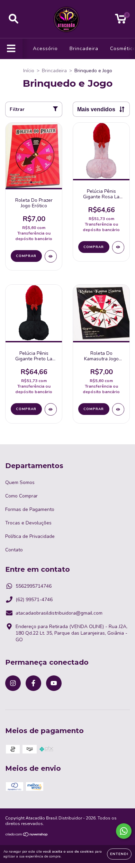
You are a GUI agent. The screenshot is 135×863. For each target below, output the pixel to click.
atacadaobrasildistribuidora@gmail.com (59, 613)
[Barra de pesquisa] (13, 19)
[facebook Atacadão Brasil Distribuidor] (33, 683)
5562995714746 (34, 586)
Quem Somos (20, 482)
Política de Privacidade (30, 536)
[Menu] (11, 48)
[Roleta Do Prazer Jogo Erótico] (51, 256)
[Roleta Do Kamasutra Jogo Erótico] (118, 409)
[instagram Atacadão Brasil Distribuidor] (13, 683)
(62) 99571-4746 (34, 599)
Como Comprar (21, 496)
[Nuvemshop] (26, 835)
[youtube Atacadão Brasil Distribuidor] (54, 683)
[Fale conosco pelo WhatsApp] (124, 831)
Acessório (45, 48)
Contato (14, 550)
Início (28, 70)
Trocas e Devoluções (28, 523)
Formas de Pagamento (29, 509)
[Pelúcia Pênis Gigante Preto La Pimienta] (51, 409)
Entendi (119, 854)
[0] (120, 21)
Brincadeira (84, 48)
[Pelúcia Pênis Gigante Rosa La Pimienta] (118, 247)
